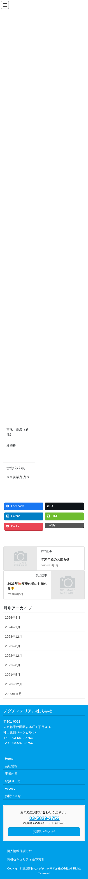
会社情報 (11, 766)
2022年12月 (13, 655)
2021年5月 (12, 674)
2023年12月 (13, 636)
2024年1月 (12, 627)
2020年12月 (13, 684)
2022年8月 (12, 665)
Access (10, 788)
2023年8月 (12, 646)
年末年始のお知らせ (55, 559)
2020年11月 (13, 694)
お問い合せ (13, 796)
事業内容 (11, 773)
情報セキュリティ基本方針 (26, 859)
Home (9, 758)
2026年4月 (12, 617)
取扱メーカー (14, 781)
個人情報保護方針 (19, 851)
